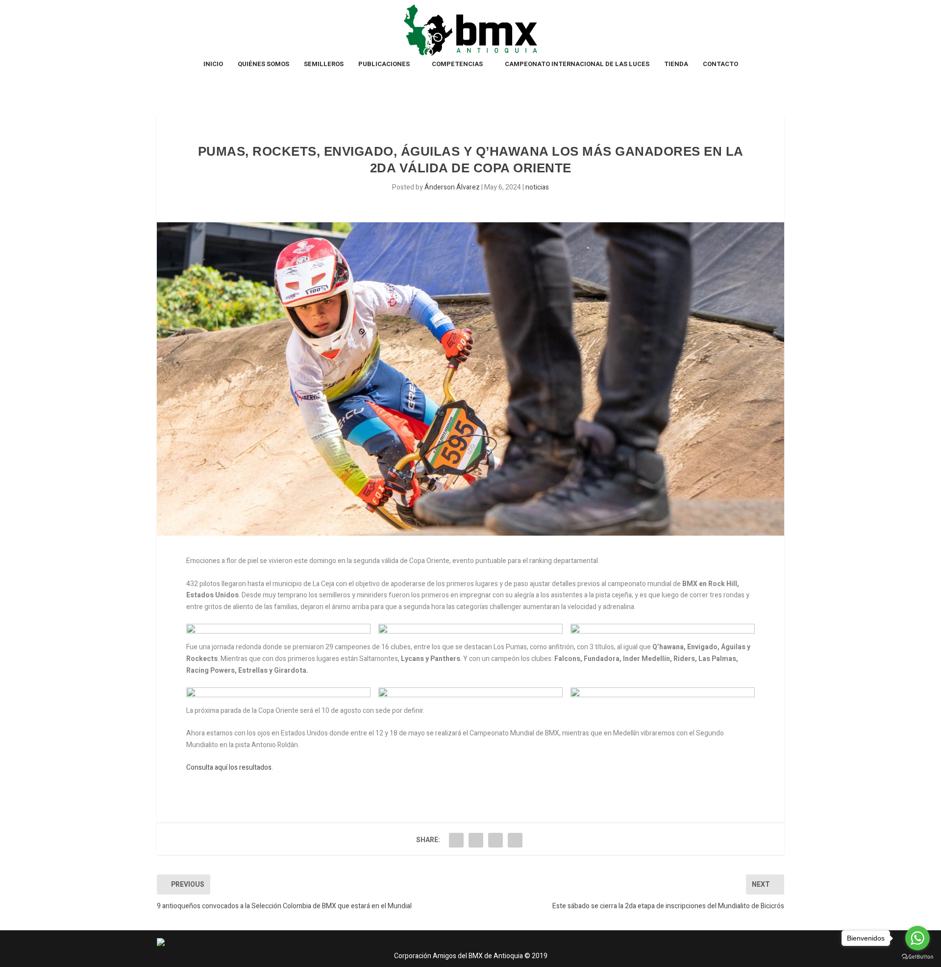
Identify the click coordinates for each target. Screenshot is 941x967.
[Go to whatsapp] (917, 938)
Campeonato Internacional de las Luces (577, 64)
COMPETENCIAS (457, 64)
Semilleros (324, 64)
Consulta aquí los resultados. (229, 767)
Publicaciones (384, 64)
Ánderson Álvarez (452, 187)
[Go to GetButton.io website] (917, 957)
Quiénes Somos (263, 64)
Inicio (213, 64)
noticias (537, 187)
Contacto (720, 64)
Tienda (676, 64)
